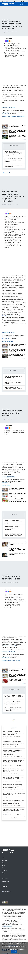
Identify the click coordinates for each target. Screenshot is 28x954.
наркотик (14, 116)
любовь (18, 660)
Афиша (3, 865)
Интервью (4, 860)
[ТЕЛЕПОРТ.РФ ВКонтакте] (18, 1)
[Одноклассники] (10, 41)
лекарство (12, 660)
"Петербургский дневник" (8, 645)
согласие (24, 943)
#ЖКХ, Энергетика (20, 789)
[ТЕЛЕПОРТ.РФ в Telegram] (16, 1)
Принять (14, 951)
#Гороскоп (19, 756)
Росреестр (10, 341)
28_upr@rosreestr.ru (7, 315)
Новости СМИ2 (6, 172)
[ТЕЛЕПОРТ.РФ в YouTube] (26, 1)
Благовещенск (21, 116)
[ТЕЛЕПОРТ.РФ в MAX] (14, 1)
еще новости (14, 817)
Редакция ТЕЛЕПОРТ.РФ (8, 107)
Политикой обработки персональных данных (14, 949)
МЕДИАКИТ (5, 886)
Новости (4, 857)
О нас (3, 867)
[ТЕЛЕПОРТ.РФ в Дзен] (22, 1)
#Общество (18, 773)
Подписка (4, 870)
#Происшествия (19, 765)
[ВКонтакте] (8, 41)
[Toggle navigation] (24, 4)
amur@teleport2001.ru (7, 926)
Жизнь (4, 341)
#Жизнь (17, 746)
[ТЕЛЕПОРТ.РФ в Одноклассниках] (20, 1)
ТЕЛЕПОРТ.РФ (5, 113)
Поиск (3, 872)
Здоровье (4, 660)
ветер (8, 485)
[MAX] (6, 41)
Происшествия (6, 116)
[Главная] (8, 4)
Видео (3, 862)
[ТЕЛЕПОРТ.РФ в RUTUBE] (24, 1)
